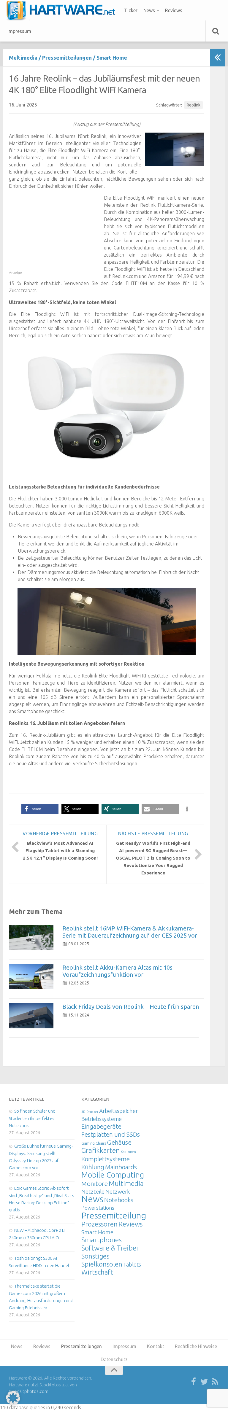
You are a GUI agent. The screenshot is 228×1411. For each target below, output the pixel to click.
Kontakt (155, 1346)
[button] (39, 809)
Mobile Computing (112, 1174)
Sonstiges (95, 1256)
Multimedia (23, 58)
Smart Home (111, 58)
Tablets (132, 1264)
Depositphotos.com (28, 1391)
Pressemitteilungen (67, 58)
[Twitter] (204, 1382)
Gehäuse (119, 1142)
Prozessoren (99, 1224)
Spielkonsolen (101, 1264)
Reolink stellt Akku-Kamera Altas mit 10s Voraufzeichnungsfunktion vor (117, 971)
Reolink (193, 105)
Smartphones (101, 1239)
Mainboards (121, 1167)
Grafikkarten (100, 1150)
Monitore (94, 1183)
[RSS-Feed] (215, 1382)
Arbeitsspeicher (118, 1111)
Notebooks (118, 1199)
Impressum (19, 31)
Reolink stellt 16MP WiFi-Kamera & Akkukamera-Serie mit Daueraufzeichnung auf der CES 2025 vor (129, 932)
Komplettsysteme (105, 1158)
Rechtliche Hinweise (196, 1346)
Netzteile (92, 1191)
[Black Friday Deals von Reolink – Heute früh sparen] (31, 1015)
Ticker (130, 10)
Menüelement (62, 10)
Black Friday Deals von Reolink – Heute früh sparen (130, 1006)
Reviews (173, 10)
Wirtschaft (97, 1272)
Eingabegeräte (101, 1126)
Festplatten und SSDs (110, 1134)
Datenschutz (114, 1359)
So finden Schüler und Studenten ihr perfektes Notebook (32, 1118)
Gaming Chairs (93, 1143)
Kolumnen (128, 1152)
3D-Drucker (89, 1111)
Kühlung (92, 1166)
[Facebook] (193, 1382)
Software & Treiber (110, 1248)
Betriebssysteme (101, 1119)
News (149, 10)
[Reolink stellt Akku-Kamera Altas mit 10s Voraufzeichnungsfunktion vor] (31, 976)
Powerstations (97, 1207)
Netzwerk (117, 1191)
